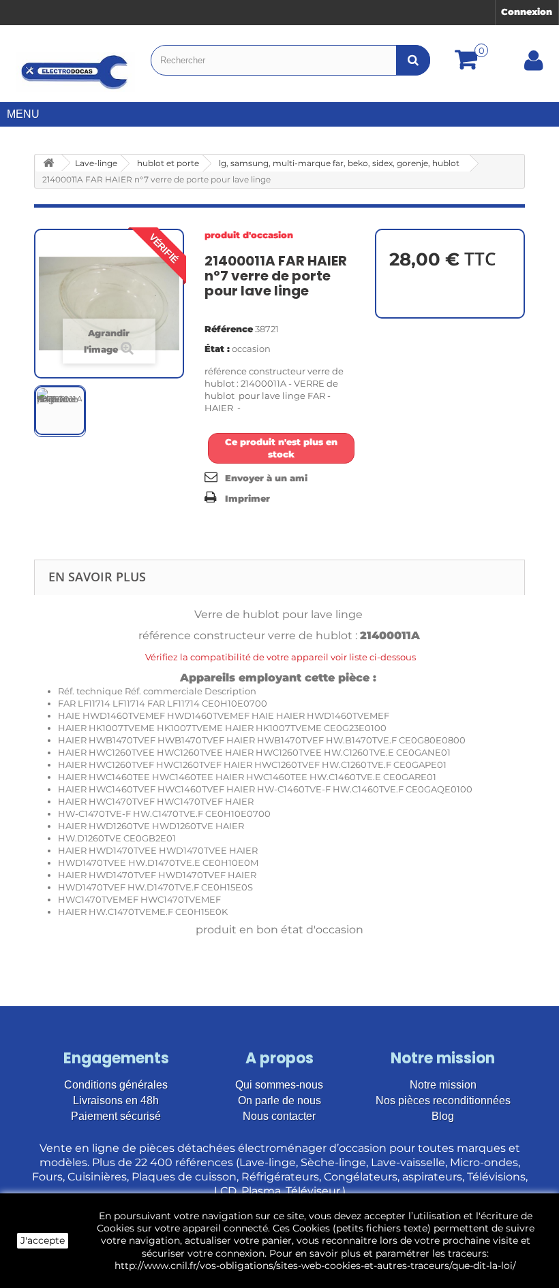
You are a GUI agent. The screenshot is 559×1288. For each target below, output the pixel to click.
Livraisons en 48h (116, 1100)
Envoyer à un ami (266, 477)
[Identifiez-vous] (533, 65)
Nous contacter (279, 1116)
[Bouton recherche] (413, 60)
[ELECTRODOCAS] (75, 72)
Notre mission (443, 1085)
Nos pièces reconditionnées (443, 1100)
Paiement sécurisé (116, 1116)
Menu (23, 114)
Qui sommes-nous (279, 1085)
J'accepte (42, 1240)
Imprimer (247, 498)
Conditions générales (116, 1085)
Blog (443, 1116)
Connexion (526, 11)
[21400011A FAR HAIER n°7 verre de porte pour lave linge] (60, 410)
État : (217, 348)
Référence (229, 328)
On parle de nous (279, 1100)
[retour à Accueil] (48, 163)
